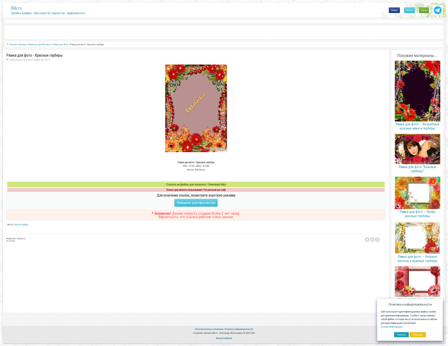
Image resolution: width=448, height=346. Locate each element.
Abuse (219, 338)
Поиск (394, 10)
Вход (423, 10)
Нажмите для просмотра (196, 203)
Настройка (418, 334)
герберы (25, 224)
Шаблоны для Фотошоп (20, 59)
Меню (409, 10)
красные (17, 224)
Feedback (227, 338)
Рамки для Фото (42, 59)
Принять (401, 334)
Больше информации (391, 326)
